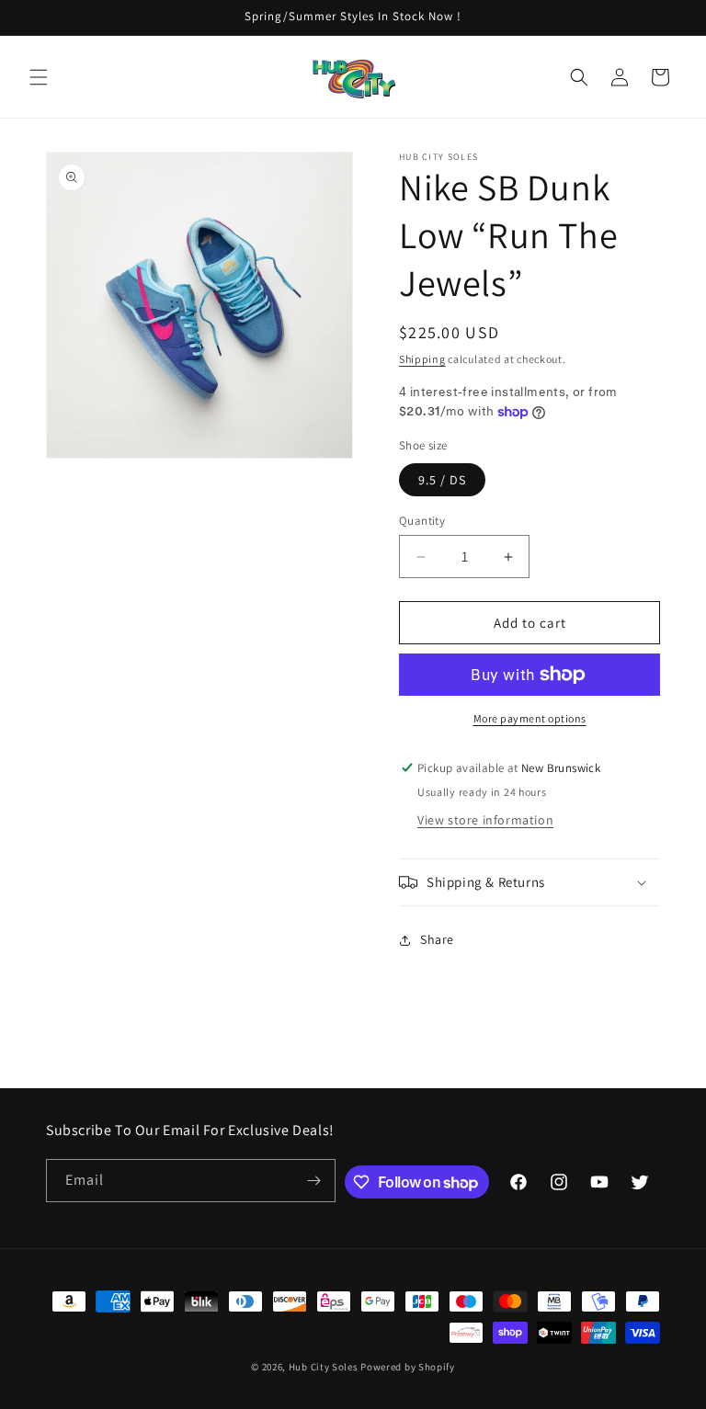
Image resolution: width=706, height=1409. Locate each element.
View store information (485, 820)
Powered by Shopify (407, 1366)
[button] (38, 77)
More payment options (529, 718)
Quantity (422, 520)
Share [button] (437, 939)
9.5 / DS (442, 480)
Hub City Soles (324, 1366)
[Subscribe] (314, 1180)
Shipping (422, 359)
